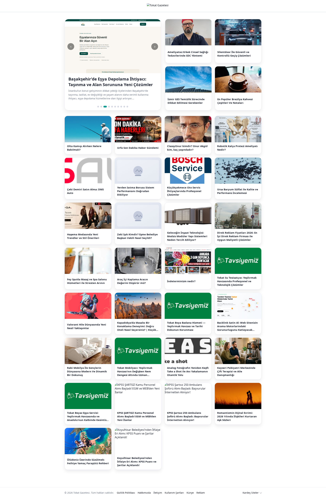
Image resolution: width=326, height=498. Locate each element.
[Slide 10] (127, 106)
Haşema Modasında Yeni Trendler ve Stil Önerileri (83, 236)
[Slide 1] (98, 106)
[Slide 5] (112, 106)
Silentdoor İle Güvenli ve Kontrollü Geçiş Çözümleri (234, 53)
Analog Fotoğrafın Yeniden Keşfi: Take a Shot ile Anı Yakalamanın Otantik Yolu (188, 371)
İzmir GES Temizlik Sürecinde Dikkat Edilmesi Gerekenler (186, 100)
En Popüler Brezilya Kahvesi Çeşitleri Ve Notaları (235, 100)
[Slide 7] (118, 106)
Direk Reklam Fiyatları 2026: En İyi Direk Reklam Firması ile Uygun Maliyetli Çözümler (237, 236)
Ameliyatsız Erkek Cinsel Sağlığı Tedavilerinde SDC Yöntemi (188, 53)
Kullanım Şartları (174, 492)
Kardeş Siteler (251, 492)
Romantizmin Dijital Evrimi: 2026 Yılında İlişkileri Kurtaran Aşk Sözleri (237, 416)
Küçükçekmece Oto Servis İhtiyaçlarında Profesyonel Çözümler (184, 191)
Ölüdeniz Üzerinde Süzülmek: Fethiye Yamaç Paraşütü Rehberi (88, 461)
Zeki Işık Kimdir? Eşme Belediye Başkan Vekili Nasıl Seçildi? (137, 236)
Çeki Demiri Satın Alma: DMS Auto (85, 191)
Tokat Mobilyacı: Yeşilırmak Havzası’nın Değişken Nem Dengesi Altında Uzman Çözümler (134, 371)
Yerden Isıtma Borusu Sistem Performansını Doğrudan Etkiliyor (135, 191)
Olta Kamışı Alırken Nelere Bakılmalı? (84, 147)
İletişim (157, 492)
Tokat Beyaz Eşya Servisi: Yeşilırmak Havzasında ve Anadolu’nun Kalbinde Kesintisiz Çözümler (87, 416)
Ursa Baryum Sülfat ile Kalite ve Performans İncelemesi (237, 191)
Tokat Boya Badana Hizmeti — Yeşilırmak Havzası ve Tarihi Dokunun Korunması (186, 326)
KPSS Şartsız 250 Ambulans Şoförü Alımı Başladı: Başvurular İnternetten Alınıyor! (187, 416)
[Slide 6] (115, 106)
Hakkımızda (144, 492)
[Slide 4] (109, 106)
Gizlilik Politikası (126, 492)
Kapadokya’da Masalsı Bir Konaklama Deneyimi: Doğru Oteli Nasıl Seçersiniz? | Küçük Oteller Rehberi (136, 326)
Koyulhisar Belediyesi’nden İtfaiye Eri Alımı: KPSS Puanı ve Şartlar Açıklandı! (136, 461)
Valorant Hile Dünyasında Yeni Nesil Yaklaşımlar (86, 326)
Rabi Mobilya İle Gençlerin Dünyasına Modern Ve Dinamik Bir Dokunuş (87, 371)
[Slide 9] (124, 106)
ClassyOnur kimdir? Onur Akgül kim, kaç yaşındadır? (187, 147)
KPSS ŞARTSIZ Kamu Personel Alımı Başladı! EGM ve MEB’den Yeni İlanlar (136, 416)
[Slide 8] (121, 106)
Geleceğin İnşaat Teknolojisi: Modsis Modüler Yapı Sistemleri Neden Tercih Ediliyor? (187, 236)
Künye (190, 492)
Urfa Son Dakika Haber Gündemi (138, 147)
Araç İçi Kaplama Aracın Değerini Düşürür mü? (132, 281)
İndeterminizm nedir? (181, 281)
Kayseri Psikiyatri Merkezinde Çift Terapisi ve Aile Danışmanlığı (236, 371)
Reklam (200, 492)
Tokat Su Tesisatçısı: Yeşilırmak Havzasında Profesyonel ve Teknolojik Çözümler (237, 281)
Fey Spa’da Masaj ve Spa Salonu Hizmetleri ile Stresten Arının (87, 281)
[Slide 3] (105, 106)
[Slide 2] (101, 106)
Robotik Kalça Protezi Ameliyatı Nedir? (237, 147)
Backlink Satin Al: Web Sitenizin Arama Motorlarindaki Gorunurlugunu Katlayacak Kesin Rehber (237, 326)
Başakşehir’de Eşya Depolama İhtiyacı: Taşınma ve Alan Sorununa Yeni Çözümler (110, 81)
